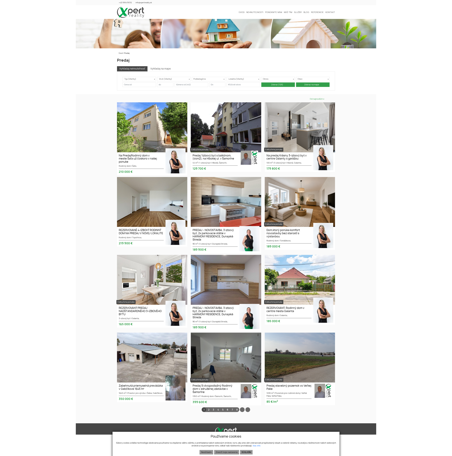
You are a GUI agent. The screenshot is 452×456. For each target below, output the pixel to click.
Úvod (120, 53)
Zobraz (277, 85)
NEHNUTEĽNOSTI (254, 12)
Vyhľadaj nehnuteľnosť (132, 69)
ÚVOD (242, 12)
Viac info (256, 446)
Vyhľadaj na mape (160, 69)
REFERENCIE (317, 12)
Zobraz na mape (312, 85)
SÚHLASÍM (246, 452)
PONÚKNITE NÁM (273, 12)
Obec (300, 79)
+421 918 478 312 (125, 3)
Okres (265, 79)
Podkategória (199, 79)
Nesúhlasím (206, 452)
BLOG (306, 12)
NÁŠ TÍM (288, 12)
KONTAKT (330, 12)
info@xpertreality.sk (144, 3)
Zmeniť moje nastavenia (227, 452)
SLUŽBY (298, 12)
